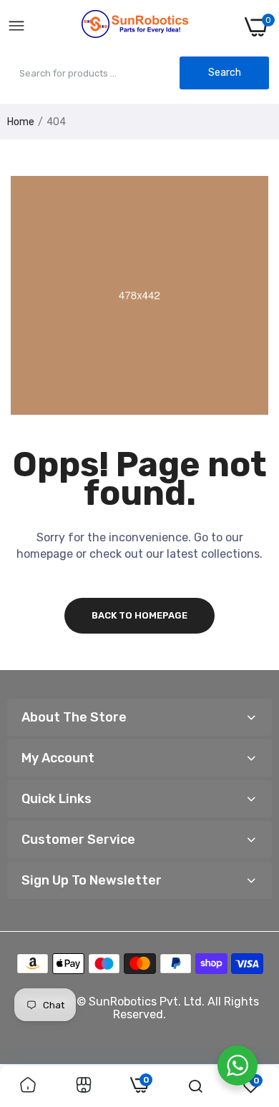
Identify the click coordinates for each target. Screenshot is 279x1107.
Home (20, 122)
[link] (28, 1086)
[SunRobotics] (135, 27)
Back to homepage (139, 615)
